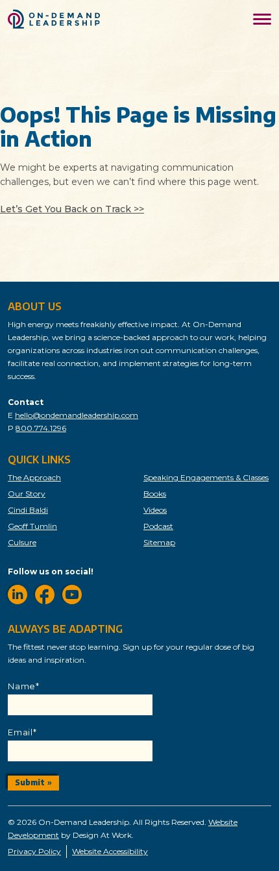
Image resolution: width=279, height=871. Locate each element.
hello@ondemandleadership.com (76, 415)
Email (22, 732)
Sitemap (159, 542)
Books (154, 493)
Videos (155, 510)
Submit (30, 782)
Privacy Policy (34, 851)
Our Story (26, 493)
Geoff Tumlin (32, 526)
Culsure (22, 542)
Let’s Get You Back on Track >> (72, 209)
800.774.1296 (41, 428)
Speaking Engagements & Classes (206, 477)
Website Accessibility (110, 851)
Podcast (158, 526)
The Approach (34, 477)
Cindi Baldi (28, 510)
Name (24, 686)
